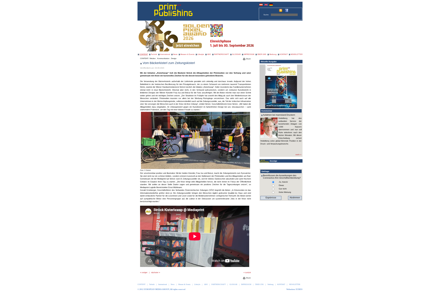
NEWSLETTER (296, 54)
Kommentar (266, 111)
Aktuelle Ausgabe (269, 62)
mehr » (298, 155)
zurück (248, 272)
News (175, 54)
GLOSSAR (236, 54)
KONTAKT (284, 54)
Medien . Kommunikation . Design (163, 58)
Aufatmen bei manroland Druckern (279, 115)
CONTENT (144, 58)
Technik (154, 54)
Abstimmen (295, 197)
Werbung (273, 54)
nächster (154, 272)
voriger (144, 272)
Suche (266, 15)
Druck (248, 59)
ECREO (299, 289)
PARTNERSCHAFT (221, 54)
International (165, 54)
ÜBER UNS (261, 54)
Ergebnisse (271, 197)
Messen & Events (187, 54)
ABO (209, 54)
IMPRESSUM (249, 54)
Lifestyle (200, 54)
